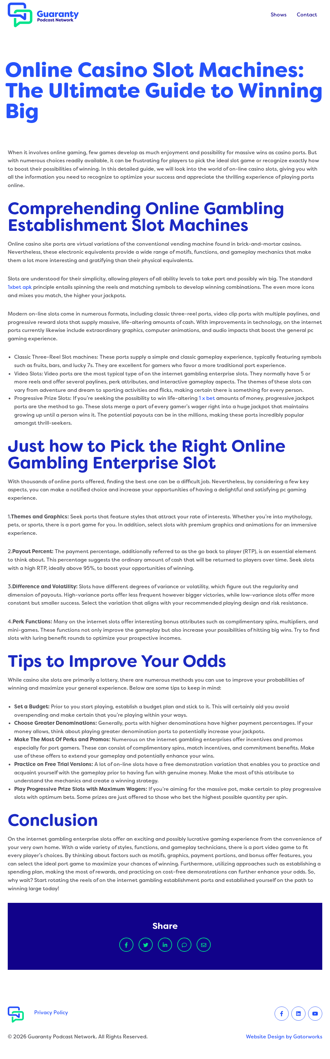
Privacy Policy (51, 1012)
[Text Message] (184, 945)
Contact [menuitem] (307, 14)
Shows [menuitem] (278, 14)
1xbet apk (20, 287)
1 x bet (207, 398)
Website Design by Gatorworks (284, 1036)
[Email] (204, 945)
